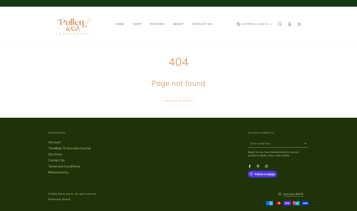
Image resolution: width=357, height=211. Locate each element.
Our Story (55, 154)
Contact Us (56, 160)
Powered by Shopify (59, 199)
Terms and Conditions (64, 166)
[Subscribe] (306, 143)
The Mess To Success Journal (69, 148)
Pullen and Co (66, 193)
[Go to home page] (73, 24)
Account (54, 142)
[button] (280, 24)
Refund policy (58, 172)
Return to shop (178, 100)
